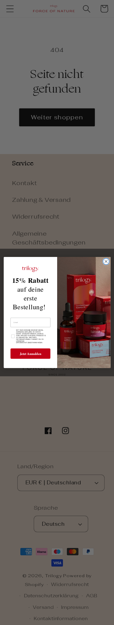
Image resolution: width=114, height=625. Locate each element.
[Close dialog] (106, 261)
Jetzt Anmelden (30, 353)
